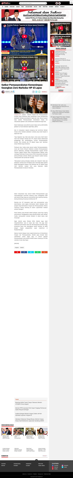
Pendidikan (28, 463)
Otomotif (62, 6)
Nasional (3, 463)
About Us (24, 474)
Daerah (18, 6)
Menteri (9, 82)
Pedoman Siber (47, 474)
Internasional (17, 463)
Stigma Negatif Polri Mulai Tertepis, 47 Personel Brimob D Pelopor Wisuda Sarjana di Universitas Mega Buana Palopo (61, 119)
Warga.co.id (40, 474)
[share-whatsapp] (39, 92)
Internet (51, 6)
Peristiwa (45, 6)
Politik (35, 6)
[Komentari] (44, 252)
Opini (40, 6)
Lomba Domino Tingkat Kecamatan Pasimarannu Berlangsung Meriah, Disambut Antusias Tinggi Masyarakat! (61, 83)
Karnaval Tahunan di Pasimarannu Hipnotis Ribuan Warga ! (62, 60)
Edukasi (57, 6)
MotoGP (3, 465)
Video (22, 6)
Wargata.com (17, 114)
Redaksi (35, 474)
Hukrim (6, 6)
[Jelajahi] (71, 2)
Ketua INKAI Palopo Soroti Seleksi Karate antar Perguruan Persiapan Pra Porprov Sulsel (60, 112)
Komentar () (44, 91)
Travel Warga (41, 465)
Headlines (12, 6)
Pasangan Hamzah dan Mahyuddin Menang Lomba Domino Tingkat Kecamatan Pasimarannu (62, 68)
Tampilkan (44, 455)
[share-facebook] (33, 92)
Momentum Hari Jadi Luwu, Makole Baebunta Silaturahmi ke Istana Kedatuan (60, 106)
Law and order (28, 6)
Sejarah (28, 465)
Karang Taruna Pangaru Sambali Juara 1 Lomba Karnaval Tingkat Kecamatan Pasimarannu (62, 75)
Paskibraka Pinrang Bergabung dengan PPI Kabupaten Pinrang (61, 53)
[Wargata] (59, 3)
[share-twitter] (36, 92)
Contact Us (29, 474)
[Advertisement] (7, 116)
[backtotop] (36, 460)
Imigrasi (5, 82)
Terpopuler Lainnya (61, 87)
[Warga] (57, 3)
